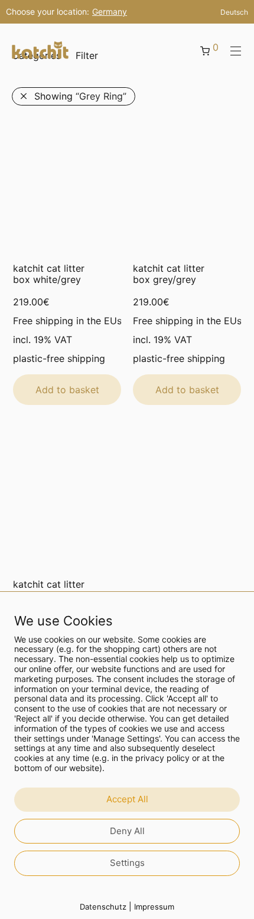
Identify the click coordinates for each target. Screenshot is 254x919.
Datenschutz (103, 906)
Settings (127, 862)
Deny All (127, 830)
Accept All (127, 799)
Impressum (154, 906)
